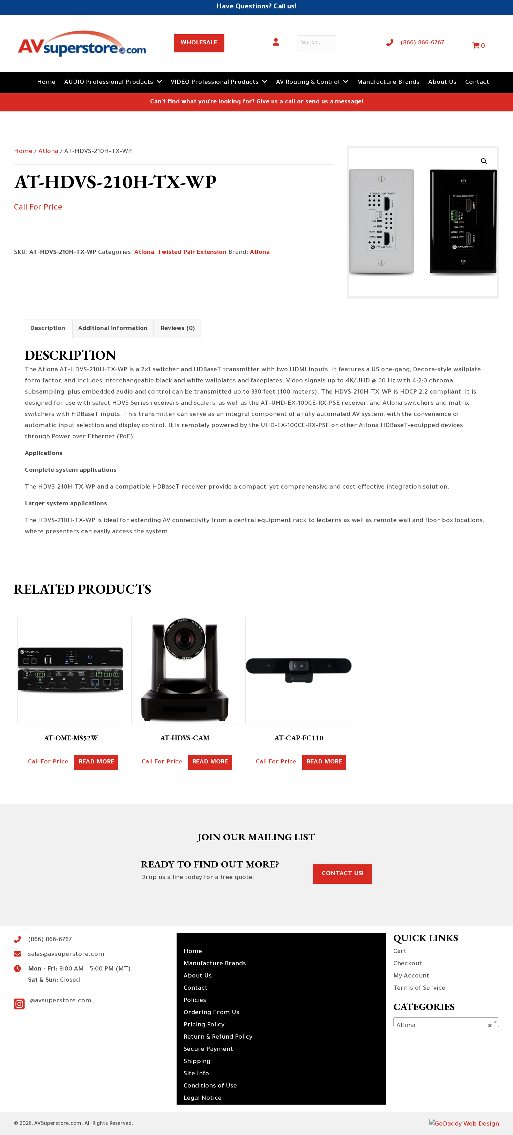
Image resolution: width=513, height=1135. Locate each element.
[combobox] (446, 1022)
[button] (484, 161)
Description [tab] (47, 328)
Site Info (196, 1074)
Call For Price (38, 208)
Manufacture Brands (215, 964)
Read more (96, 762)
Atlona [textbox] (444, 1026)
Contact (196, 988)
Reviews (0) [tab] (178, 328)
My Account (411, 976)
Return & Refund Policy (218, 1037)
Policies (195, 1000)
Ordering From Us (211, 1013)
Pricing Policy (204, 1025)
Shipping (197, 1062)
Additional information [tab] (113, 328)
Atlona (48, 151)
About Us (198, 976)
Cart (400, 952)
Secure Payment (208, 1049)
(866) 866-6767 (422, 43)
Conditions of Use (210, 1086)
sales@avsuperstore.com (66, 954)
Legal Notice (203, 1098)
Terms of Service (419, 988)
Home (23, 151)
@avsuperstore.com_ (62, 1001)
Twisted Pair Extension (191, 252)
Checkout (407, 964)
